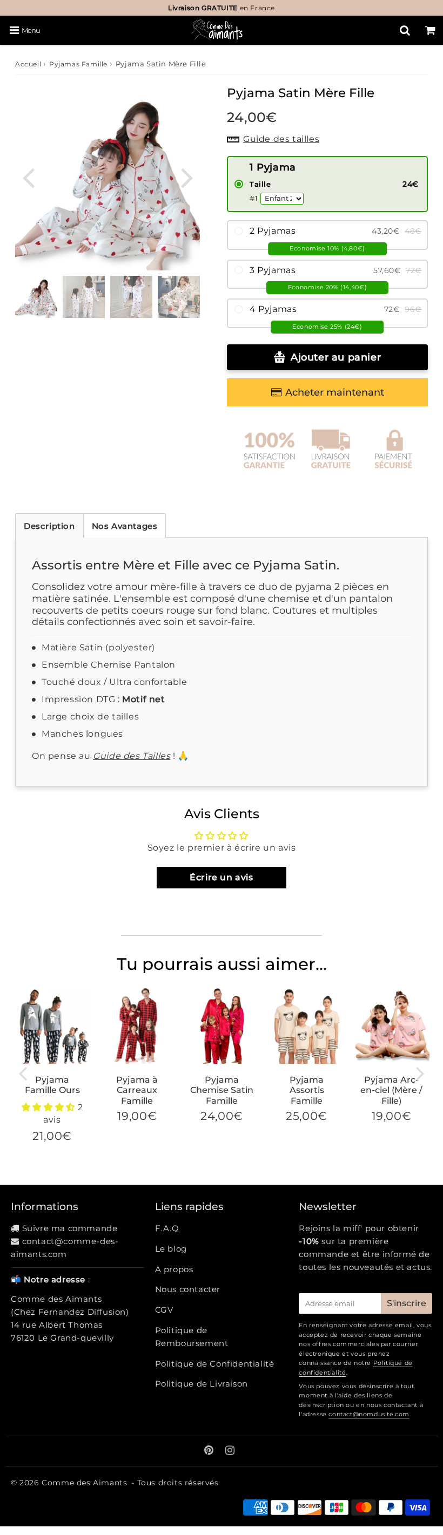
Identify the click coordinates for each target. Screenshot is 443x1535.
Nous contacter (187, 1289)
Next (187, 177)
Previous (28, 177)
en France (221, 8)
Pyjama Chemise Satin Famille (221, 1090)
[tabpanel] (36, 297)
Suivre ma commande (70, 1228)
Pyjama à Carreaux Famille (137, 1090)
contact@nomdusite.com (369, 1414)
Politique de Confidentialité (214, 1364)
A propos (174, 1269)
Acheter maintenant (334, 392)
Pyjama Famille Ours (52, 1085)
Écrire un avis (221, 877)
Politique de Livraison (201, 1383)
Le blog (171, 1249)
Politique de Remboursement (192, 1336)
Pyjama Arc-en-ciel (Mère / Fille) (391, 1090)
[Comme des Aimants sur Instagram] (230, 1451)
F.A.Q (167, 1228)
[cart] (430, 30)
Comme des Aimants (84, 1483)
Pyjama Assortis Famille (307, 1090)
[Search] (405, 30)
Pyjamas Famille (78, 64)
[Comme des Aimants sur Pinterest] (210, 1451)
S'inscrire (406, 1303)
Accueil (28, 64)
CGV (164, 1310)
